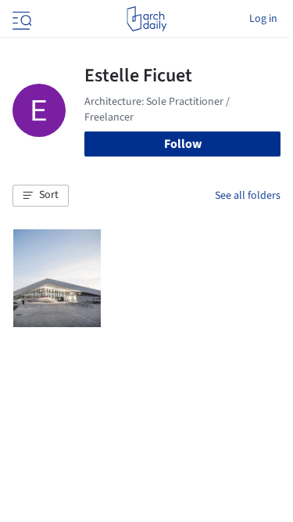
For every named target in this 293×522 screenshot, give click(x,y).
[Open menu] (20, 19)
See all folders (247, 195)
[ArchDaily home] (146, 18)
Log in (263, 18)
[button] (41, 196)
